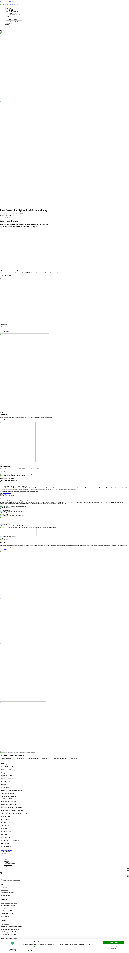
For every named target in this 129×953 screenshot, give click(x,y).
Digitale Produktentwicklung (12, 10)
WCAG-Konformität (6, 837)
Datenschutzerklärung (29, 946)
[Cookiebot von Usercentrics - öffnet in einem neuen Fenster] (12, 950)
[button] (64, 5)
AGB (5, 866)
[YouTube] (128, 870)
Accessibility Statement (8, 892)
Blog (2, 884)
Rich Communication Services (13, 15)
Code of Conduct (8, 865)
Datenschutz (4, 890)
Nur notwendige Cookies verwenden (113, 947)
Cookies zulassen (113, 942)
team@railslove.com (6, 850)
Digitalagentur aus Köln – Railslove (8, 1)
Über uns (7, 27)
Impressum (4, 887)
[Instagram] (128, 876)
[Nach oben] (0, 31)
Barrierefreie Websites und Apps (14, 22)
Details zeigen (26, 950)
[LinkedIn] (1, 873)
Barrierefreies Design (7, 779)
